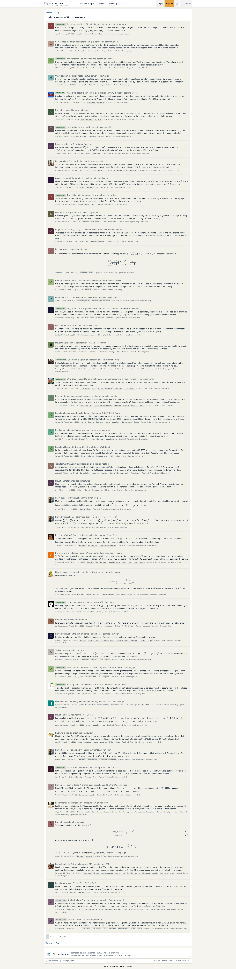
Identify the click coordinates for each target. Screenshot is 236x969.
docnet (57, 856)
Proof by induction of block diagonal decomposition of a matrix (91, 24)
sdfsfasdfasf (59, 119)
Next (65, 936)
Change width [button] (68, 961)
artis (56, 490)
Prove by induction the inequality (70, 822)
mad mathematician (62, 102)
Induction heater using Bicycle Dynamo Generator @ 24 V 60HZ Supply (88, 413)
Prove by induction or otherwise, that (85, 517)
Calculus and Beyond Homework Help (130, 119)
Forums (101, 3)
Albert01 (58, 222)
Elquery (57, 352)
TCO (56, 68)
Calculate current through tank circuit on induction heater (81, 178)
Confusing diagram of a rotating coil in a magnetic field (87, 359)
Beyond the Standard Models (137, 68)
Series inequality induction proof (70, 650)
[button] (94, 3)
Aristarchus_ (59, 659)
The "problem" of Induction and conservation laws (84, 58)
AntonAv (58, 170)
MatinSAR (58, 241)
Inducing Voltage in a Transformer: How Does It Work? (80, 343)
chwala (57, 509)
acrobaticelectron (61, 626)
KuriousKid (59, 422)
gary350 (58, 439)
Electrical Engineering (123, 51)
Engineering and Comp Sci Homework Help (172, 928)
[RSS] (189, 960)
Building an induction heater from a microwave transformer (82, 430)
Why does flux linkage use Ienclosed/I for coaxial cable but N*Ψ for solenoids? (98, 308)
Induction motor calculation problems (79, 919)
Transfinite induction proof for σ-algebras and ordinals (86, 195)
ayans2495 (59, 705)
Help (184, 961)
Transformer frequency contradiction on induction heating (82, 464)
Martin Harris (59, 909)
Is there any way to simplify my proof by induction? (85, 602)
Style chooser (53, 961)
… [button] (57, 936)
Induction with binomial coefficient (71, 249)
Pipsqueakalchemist (62, 562)
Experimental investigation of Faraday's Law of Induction (81, 803)
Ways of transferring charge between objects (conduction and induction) (89, 229)
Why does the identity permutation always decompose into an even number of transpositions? (105, 379)
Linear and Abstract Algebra (119, 34)
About (164, 961)
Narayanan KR (60, 873)
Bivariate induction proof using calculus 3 (74, 733)
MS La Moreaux (60, 290)
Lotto (57, 594)
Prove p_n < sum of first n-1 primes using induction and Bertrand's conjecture (91, 785)
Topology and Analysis (119, 204)
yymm (57, 301)
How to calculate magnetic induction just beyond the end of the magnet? (88, 572)
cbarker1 (58, 640)
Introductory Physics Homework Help (166, 170)
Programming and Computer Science (135, 222)
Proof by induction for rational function (73, 144)
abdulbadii (58, 473)
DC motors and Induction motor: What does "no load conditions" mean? (88, 553)
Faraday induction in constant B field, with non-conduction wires (91, 684)
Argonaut (58, 545)
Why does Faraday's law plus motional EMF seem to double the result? (88, 280)
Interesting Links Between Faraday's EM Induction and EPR (82, 864)
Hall (56, 777)
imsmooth (58, 187)
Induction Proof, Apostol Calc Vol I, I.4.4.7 (74, 715)
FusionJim (58, 136)
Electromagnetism (125, 136)
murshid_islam (60, 612)
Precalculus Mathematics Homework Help (156, 626)
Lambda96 (59, 273)
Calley (57, 892)
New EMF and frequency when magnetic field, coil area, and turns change (89, 701)
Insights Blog (86, 3)
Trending (113, 3)
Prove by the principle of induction (71, 619)
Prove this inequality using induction (71, 110)
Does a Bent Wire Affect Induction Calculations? (77, 325)
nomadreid (59, 388)
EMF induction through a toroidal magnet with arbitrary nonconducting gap (96, 667)
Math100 (58, 795)
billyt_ (57, 812)
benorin (57, 742)
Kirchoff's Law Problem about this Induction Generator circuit (90, 900)
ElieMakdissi (59, 318)
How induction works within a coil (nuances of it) (84, 127)
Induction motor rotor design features (72, 481)
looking (57, 51)
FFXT (57, 694)
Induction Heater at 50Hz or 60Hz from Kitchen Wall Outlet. (82, 447)
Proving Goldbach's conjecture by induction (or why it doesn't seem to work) (96, 93)
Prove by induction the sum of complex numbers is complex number (87, 634)
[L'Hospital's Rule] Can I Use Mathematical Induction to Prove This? (86, 535)
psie (56, 34)
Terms (171, 961)
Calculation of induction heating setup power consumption (82, 76)
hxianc (57, 85)
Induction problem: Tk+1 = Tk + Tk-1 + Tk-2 (75, 883)
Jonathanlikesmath (61, 725)
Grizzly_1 (58, 369)
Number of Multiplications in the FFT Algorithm (76, 212)
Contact (157, 961)
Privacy (178, 961)
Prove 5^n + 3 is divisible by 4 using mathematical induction (83, 750)
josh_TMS (58, 405)
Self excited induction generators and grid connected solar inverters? (87, 41)
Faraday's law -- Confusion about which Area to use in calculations (86, 297)
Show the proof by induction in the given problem (78, 498)
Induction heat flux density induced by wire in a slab (79, 161)
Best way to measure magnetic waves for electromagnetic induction (86, 396)
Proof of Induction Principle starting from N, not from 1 (87, 767)
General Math (124, 102)
